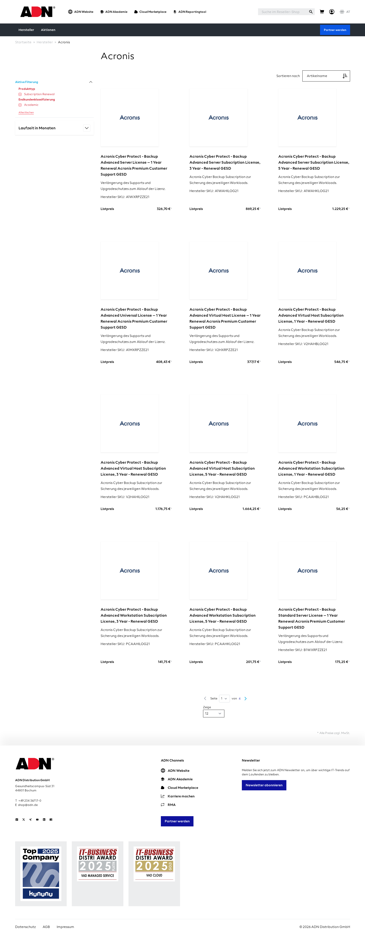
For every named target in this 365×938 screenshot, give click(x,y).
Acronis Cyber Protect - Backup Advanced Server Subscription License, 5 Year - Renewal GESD (313, 162)
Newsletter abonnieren (264, 785)
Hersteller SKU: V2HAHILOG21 (125, 497)
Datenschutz (25, 927)
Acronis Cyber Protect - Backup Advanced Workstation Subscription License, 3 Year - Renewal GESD (134, 615)
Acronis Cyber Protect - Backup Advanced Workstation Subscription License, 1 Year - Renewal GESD (311, 468)
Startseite (23, 42)
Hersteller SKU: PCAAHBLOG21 (303, 497)
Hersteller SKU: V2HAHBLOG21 (303, 344)
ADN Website (83, 11)
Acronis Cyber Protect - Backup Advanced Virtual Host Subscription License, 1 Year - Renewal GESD (311, 315)
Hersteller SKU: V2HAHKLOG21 (214, 497)
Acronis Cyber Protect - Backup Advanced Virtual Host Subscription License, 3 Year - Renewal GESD (133, 468)
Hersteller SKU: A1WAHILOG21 (213, 191)
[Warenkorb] (322, 12)
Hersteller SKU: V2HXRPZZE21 (213, 350)
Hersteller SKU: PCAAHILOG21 (125, 644)
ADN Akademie (116, 11)
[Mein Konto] (331, 11)
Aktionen (48, 30)
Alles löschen (26, 112)
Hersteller (26, 30)
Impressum (65, 927)
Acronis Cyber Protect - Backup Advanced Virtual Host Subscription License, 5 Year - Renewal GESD (222, 468)
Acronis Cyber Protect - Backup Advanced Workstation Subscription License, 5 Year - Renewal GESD (222, 615)
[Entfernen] (20, 94)
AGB (46, 927)
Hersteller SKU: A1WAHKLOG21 (303, 191)
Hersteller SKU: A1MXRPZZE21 (125, 350)
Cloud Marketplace (152, 11)
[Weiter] (245, 698)
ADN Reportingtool (192, 11)
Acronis (64, 42)
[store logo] (36, 11)
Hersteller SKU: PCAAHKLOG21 (214, 644)
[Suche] (311, 11)
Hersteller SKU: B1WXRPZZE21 (302, 650)
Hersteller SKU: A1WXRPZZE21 (125, 197)
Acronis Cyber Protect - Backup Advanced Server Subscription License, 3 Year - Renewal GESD (224, 162)
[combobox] (282, 11)
